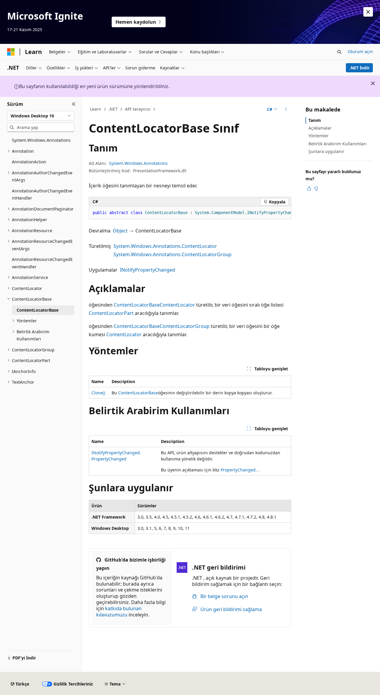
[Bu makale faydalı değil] (316, 188)
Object (120, 230)
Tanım (314, 120)
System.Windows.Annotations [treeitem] (41, 140)
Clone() (98, 393)
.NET (113, 109)
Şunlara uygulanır (326, 151)
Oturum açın (360, 51)
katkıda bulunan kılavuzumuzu (119, 611)
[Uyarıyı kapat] (368, 12)
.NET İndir (359, 68)
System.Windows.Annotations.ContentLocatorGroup (172, 254)
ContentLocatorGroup (185, 326)
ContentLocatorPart (111, 313)
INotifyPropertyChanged (147, 270)
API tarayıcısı (138, 109)
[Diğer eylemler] (286, 109)
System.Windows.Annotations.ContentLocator (165, 246)
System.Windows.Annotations (138, 163)
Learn (95, 109)
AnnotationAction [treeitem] (29, 162)
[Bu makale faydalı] (309, 188)
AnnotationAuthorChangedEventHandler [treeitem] (42, 194)
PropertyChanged (238, 470)
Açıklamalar (320, 128)
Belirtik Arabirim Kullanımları (337, 143)
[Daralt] (74, 104)
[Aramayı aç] (339, 52)
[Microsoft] (11, 52)
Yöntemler (318, 135)
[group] (190, 212)
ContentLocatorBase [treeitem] (37, 310)
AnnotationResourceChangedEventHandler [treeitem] (42, 263)
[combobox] (40, 115)
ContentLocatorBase (137, 305)
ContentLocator (177, 305)
